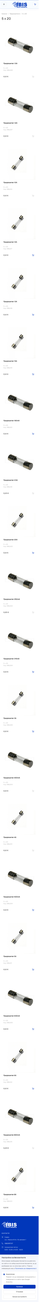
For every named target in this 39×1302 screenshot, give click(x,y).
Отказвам (19, 1292)
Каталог (4, 14)
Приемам (19, 1287)
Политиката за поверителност (26, 1268)
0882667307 (9, 1243)
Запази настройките (19, 1297)
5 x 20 (24, 14)
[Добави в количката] (33, 76)
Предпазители (15, 14)
